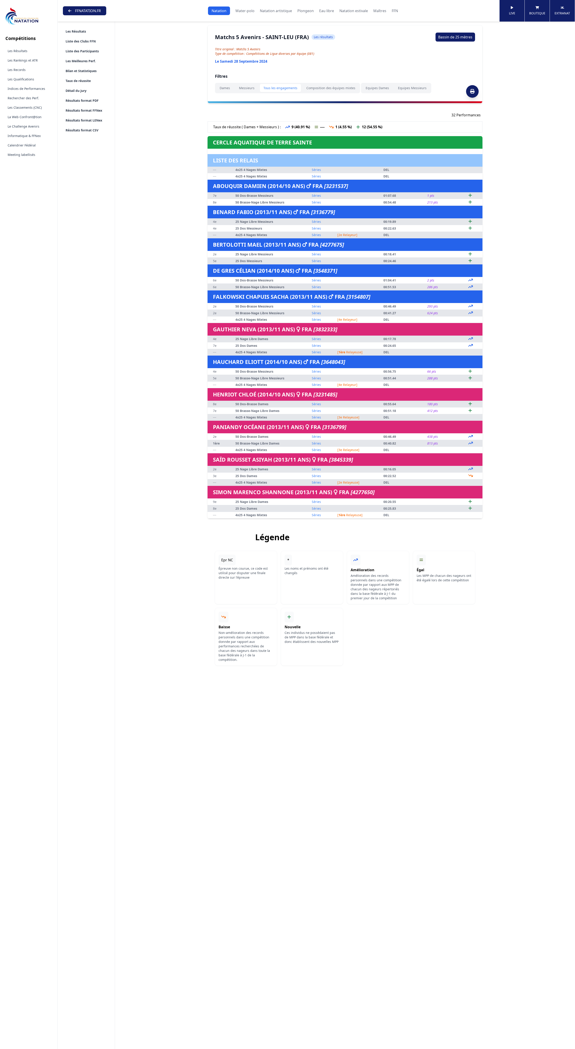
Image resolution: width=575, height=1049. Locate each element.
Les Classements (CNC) (25, 107)
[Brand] (28, 16)
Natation (219, 10)
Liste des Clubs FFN (81, 41)
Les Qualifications (21, 79)
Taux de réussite (78, 81)
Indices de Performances (26, 88)
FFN (395, 10)
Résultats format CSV (82, 130)
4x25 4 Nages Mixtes (251, 170)
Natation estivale (353, 10)
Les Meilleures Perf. (81, 61)
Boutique (537, 13)
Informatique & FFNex (24, 136)
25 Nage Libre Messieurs (254, 221)
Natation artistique (276, 10)
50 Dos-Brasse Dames (251, 404)
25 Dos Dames (246, 345)
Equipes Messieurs (412, 88)
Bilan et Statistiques (81, 71)
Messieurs (246, 88)
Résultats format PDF (82, 100)
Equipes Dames (377, 88)
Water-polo (244, 10)
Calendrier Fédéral (22, 145)
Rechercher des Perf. (23, 98)
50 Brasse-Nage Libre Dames (257, 411)
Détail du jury (76, 91)
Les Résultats (17, 51)
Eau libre (326, 10)
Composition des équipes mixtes (330, 88)
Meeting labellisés (21, 155)
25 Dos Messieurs (248, 228)
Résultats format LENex (84, 120)
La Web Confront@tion (25, 117)
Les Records (17, 70)
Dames (225, 88)
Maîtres (379, 10)
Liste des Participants (82, 51)
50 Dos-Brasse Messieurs (254, 195)
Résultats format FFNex (84, 110)
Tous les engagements (280, 88)
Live (512, 13)
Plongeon (305, 10)
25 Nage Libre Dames (251, 339)
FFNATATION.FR (88, 10)
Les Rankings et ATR (23, 60)
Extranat (562, 13)
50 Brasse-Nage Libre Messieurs (259, 202)
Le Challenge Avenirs (23, 126)
